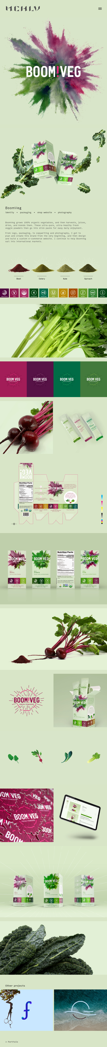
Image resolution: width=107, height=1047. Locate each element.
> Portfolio (11, 1041)
